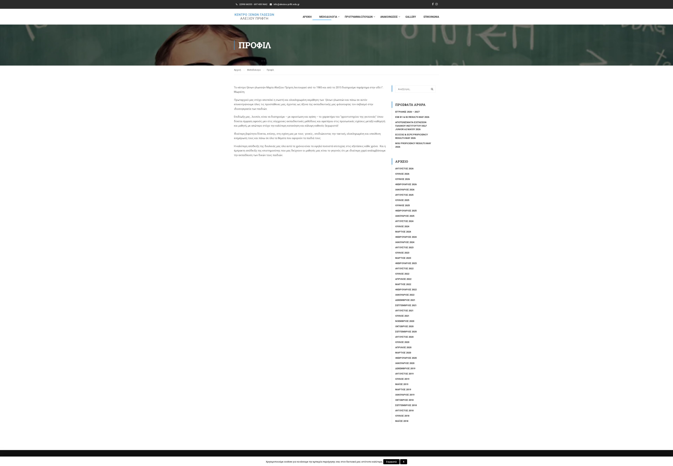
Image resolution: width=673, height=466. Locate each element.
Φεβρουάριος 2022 (406, 289)
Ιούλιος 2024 (402, 226)
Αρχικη (307, 16)
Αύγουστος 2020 (404, 337)
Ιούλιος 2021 (402, 316)
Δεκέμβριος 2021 (405, 300)
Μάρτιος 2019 (403, 389)
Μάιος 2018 (401, 421)
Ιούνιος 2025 (402, 205)
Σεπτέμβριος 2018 (406, 405)
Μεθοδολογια (328, 16)
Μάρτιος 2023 (403, 258)
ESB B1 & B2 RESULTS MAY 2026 (412, 117)
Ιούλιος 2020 (402, 342)
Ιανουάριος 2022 (404, 294)
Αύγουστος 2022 (404, 268)
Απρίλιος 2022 (403, 279)
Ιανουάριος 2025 (404, 216)
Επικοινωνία (431, 16)
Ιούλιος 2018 (402, 415)
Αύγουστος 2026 (404, 168)
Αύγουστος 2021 (404, 310)
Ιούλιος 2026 (402, 174)
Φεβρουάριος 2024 (406, 237)
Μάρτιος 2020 (403, 352)
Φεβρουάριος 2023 (406, 263)
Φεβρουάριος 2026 (406, 184)
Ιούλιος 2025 (402, 200)
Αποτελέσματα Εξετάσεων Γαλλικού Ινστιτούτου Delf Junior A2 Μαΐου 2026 (411, 126)
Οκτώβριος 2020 (404, 326)
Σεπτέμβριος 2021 (406, 305)
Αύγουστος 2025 (404, 195)
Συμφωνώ (391, 461)
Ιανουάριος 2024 (404, 242)
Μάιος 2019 (401, 384)
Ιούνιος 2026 (402, 179)
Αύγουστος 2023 (404, 247)
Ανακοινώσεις (389, 16)
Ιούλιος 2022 (402, 273)
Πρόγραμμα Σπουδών (359, 16)
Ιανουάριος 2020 (404, 363)
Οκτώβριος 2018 (404, 400)
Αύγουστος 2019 (404, 373)
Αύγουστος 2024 (404, 221)
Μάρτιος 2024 (403, 231)
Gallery (410, 16)
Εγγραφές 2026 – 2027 (407, 111)
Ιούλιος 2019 (402, 379)
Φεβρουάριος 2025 (406, 210)
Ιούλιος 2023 (402, 252)
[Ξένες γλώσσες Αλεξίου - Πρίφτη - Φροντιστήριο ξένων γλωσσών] (254, 18)
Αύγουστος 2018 (404, 410)
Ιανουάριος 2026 (404, 189)
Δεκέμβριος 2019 (405, 368)
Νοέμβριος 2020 (404, 321)
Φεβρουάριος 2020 (406, 358)
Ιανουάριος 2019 (404, 394)
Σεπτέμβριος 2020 (406, 331)
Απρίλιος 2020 (403, 347)
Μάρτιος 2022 (403, 284)
